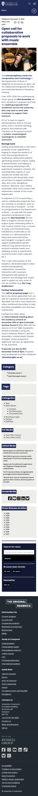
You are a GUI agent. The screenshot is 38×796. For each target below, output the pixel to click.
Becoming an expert (13, 417)
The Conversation (15, 411)
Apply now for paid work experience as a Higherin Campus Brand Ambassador (17, 466)
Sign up (6, 585)
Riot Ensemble (24, 99)
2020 (7, 527)
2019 (7, 529)
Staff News (9, 421)
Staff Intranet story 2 (17, 376)
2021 (7, 525)
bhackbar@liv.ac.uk (12, 357)
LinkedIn (21, 21)
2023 (7, 520)
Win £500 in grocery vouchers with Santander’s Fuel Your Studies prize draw (17, 459)
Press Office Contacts (13, 435)
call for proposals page (16, 293)
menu (34, 11)
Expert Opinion (11, 405)
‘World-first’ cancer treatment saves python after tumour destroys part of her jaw (18, 480)
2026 (7, 513)
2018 (7, 532)
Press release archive (13, 437)
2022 (7, 522)
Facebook (18, 21)
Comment (12, 409)
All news (7, 571)
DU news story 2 (15, 373)
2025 (7, 515)
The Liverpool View (16, 413)
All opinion (16, 571)
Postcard (9, 419)
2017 (7, 534)
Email (14, 21)
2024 (7, 518)
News (4, 10)
